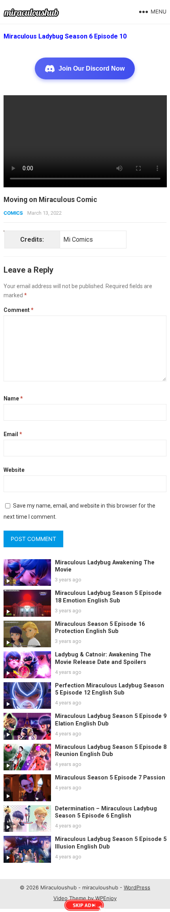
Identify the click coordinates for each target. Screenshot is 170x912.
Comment (19, 310)
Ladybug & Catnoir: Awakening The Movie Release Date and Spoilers (103, 658)
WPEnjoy (106, 898)
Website (14, 470)
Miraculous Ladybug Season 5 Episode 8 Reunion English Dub (110, 751)
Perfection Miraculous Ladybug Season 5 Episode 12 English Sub (109, 689)
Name (13, 398)
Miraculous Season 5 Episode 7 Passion (110, 777)
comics (13, 213)
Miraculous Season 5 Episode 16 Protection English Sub (100, 628)
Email (13, 434)
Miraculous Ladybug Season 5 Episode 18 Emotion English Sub (108, 597)
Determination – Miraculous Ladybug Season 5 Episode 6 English (106, 812)
